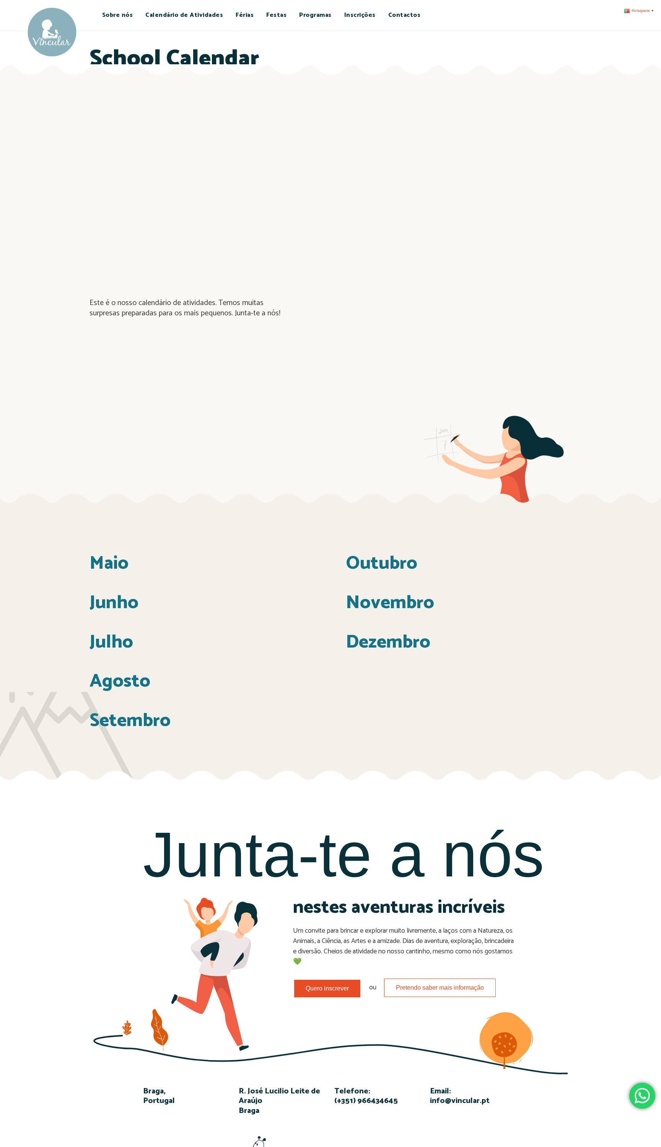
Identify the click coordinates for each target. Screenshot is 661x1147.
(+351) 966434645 (366, 1101)
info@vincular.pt (460, 1101)
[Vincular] (51, 33)
